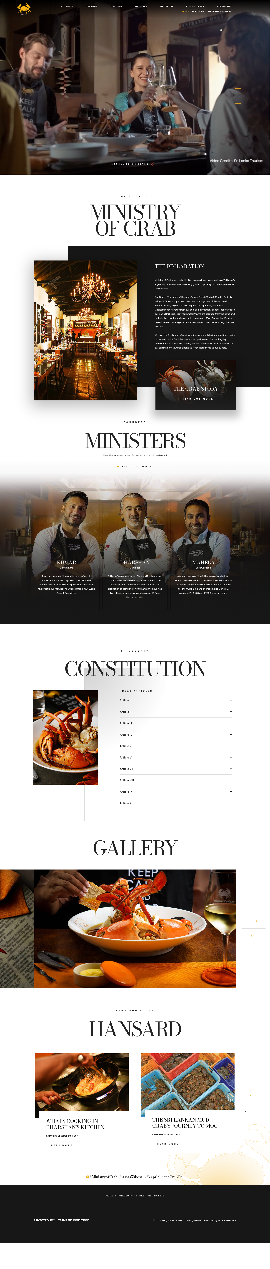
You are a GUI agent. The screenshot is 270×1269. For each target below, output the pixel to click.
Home (185, 11)
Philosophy (198, 11)
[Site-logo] (23, 9)
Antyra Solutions (227, 1220)
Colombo (67, 6)
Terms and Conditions (73, 1220)
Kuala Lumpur (195, 6)
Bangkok (116, 6)
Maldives (141, 6)
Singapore (166, 6)
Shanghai (92, 6)
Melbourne (224, 6)
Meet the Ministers (219, 11)
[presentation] (238, 103)
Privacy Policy (44, 1220)
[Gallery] (135, 929)
